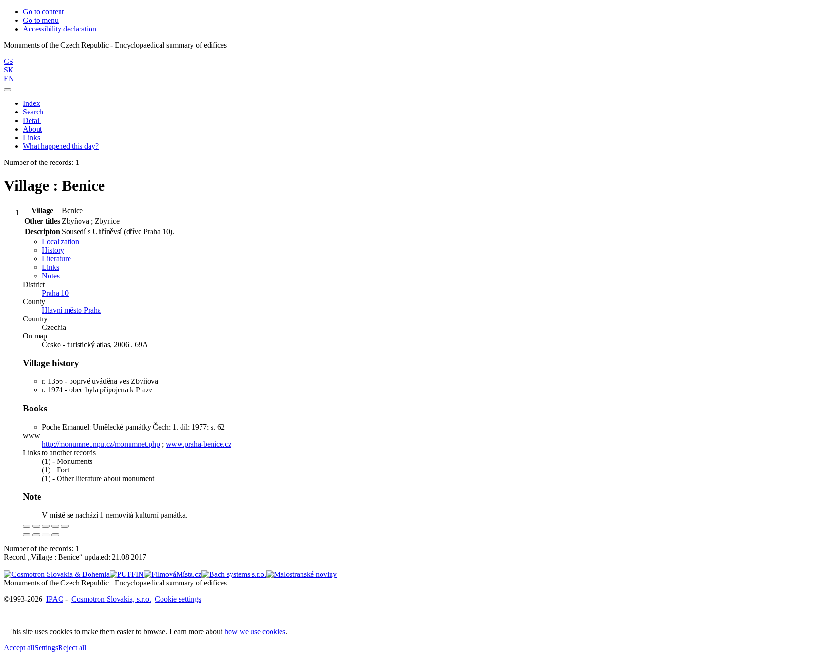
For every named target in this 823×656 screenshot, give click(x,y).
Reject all (72, 648)
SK (9, 70)
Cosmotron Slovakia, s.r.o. (111, 599)
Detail (32, 120)
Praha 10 (55, 293)
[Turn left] (26, 534)
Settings (46, 648)
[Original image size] (46, 526)
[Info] (65, 526)
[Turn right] (36, 534)
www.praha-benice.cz (198, 444)
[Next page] (55, 534)
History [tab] (53, 250)
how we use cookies (254, 631)
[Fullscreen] (55, 526)
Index (31, 103)
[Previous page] (46, 534)
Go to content (43, 12)
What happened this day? (61, 146)
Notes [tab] (51, 276)
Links (31, 137)
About (32, 129)
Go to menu (41, 20)
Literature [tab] (56, 259)
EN (9, 78)
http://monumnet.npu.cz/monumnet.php (101, 444)
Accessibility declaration (59, 29)
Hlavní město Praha (71, 310)
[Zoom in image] (26, 526)
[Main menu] (7, 89)
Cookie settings (178, 599)
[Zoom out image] (36, 526)
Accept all (19, 648)
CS (8, 61)
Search (33, 112)
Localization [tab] (60, 241)
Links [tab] (50, 267)
